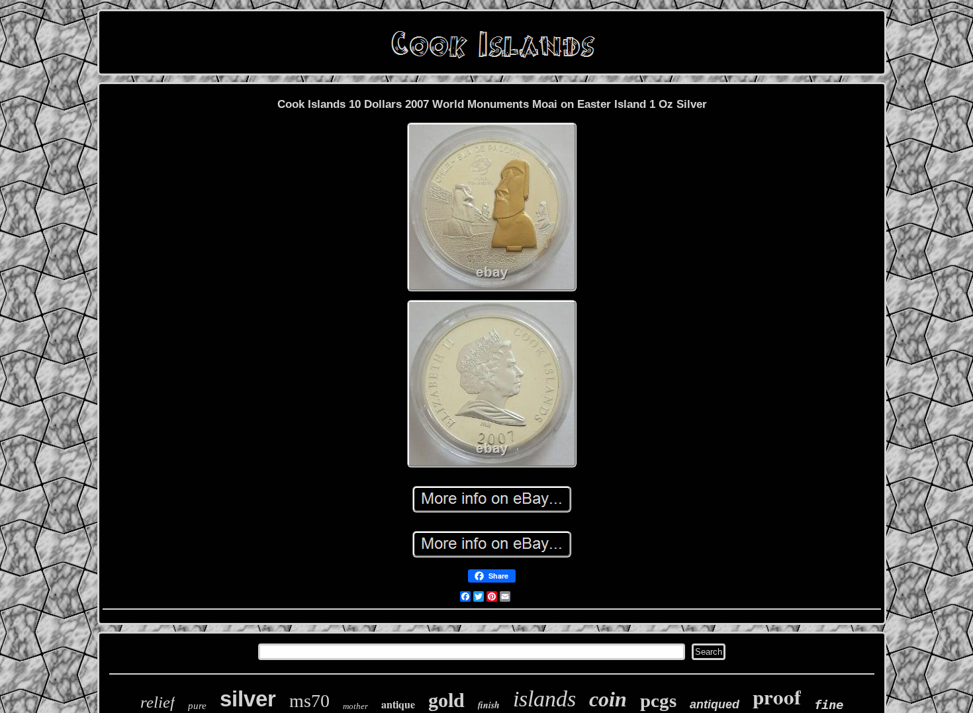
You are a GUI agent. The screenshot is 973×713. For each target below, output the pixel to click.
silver (248, 699)
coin (608, 699)
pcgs (658, 700)
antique (398, 704)
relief (157, 702)
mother (355, 706)
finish (489, 705)
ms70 (309, 700)
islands (544, 699)
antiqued (714, 704)
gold (446, 700)
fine (828, 704)
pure (197, 705)
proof (777, 696)
